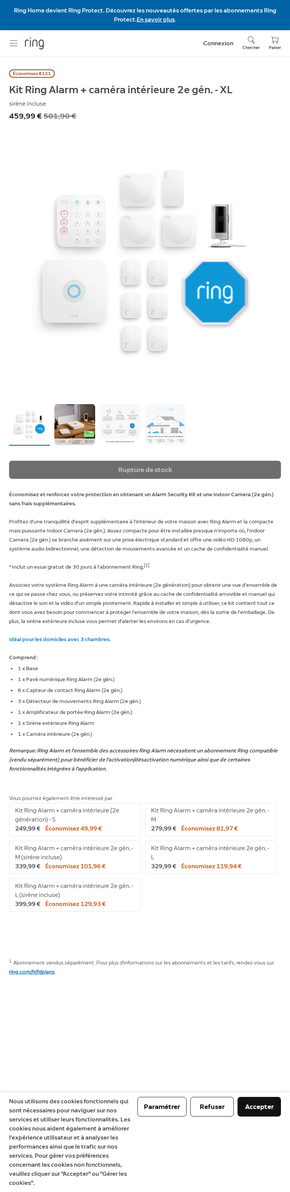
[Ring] (34, 43)
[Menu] (13, 43)
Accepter (259, 1107)
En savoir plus (156, 19)
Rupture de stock (145, 470)
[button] (29, 424)
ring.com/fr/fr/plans (32, 972)
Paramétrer (162, 1107)
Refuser (212, 1107)
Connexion (218, 43)
